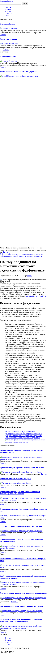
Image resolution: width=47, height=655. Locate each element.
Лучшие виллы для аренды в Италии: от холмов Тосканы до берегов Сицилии (20, 493)
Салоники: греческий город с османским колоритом (21, 256)
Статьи (7, 644)
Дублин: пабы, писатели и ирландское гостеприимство (21, 254)
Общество (8, 13)
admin (29, 276)
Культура (8, 9)
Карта (7, 15)
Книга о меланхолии (8, 39)
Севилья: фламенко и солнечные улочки (25, 441)
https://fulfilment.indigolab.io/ (36, 296)
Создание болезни (28, 432)
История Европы (6, 1)
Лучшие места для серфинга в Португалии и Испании (22, 468)
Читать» (3, 35)
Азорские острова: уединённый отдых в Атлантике (21, 526)
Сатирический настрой (33, 434)
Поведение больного (8, 24)
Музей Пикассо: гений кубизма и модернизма (18, 72)
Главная (8, 7)
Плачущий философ (8, 56)
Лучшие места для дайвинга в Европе (15, 479)
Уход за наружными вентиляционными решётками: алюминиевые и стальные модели (21, 620)
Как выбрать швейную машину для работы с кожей (21, 606)
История (8, 11)
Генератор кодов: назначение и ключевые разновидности (23, 593)
